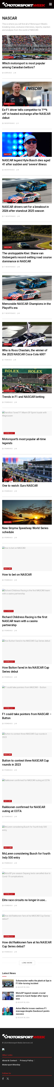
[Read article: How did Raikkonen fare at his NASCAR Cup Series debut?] (27, 926)
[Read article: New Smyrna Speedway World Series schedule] (27, 512)
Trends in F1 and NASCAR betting (23, 396)
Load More (27, 963)
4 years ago (8, 863)
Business (8, 57)
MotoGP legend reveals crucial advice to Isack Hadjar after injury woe (32, 996)
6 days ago (7, 73)
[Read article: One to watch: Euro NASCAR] (27, 469)
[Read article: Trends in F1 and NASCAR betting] (27, 381)
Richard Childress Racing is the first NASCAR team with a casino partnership (24, 621)
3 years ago (8, 491)
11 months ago (9, 216)
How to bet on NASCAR (17, 574)
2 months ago (9, 123)
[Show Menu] (50, 4)
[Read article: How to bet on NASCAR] (27, 558)
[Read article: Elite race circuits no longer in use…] (27, 884)
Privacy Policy (26, 1060)
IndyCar (8, 848)
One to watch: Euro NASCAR (20, 485)
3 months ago (9, 170)
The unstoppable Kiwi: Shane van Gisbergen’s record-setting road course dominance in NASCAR (27, 257)
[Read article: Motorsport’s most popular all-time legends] (27, 423)
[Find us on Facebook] (3, 1079)
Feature (8, 480)
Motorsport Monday (11, 1065)
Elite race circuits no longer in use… (24, 900)
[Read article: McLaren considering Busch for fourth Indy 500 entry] (27, 837)
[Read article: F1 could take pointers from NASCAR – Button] (27, 698)
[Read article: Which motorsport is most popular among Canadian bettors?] (27, 47)
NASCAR (7, 154)
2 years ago (8, 402)
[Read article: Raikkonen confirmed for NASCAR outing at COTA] (27, 791)
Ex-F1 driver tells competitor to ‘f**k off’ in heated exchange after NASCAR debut (26, 114)
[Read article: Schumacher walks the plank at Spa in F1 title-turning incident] (8, 983)
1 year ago (7, 360)
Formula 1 (9, 104)
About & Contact (9, 1060)
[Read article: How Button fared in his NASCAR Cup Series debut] (27, 651)
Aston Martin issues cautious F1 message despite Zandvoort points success (33, 1011)
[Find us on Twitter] (7, 1079)
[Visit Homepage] (23, 4)
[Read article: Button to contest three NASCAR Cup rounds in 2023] (27, 744)
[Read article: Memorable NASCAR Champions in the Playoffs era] (27, 288)
